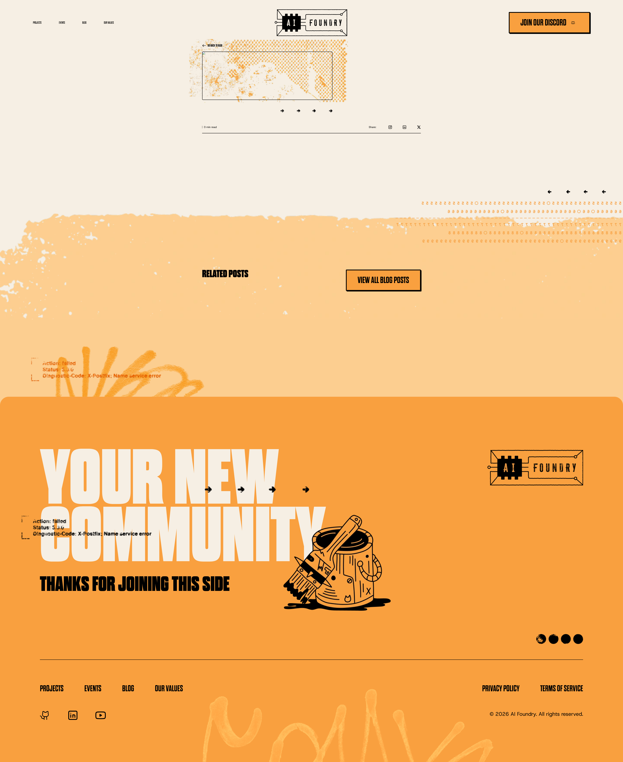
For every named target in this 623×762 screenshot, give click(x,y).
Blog (84, 22)
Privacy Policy (500, 688)
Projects (37, 22)
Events (62, 22)
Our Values (109, 22)
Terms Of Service (561, 688)
